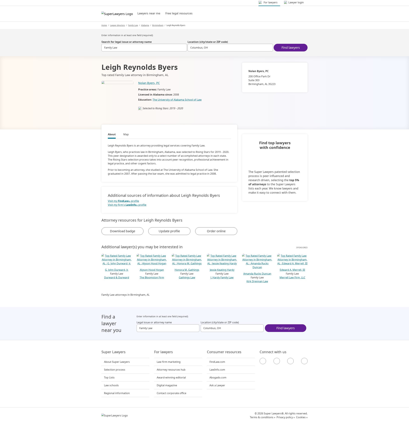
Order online (216, 231)
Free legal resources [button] (179, 13)
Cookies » (302, 417)
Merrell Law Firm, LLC (292, 277)
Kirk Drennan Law (257, 281)
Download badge (122, 231)
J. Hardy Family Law (222, 277)
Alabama (145, 25)
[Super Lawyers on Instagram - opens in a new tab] (277, 361)
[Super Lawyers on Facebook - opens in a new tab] (263, 361)
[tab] (112, 135)
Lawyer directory (117, 25)
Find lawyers (291, 47)
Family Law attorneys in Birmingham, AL (125, 294)
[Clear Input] (183, 48)
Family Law (133, 25)
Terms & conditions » (262, 417)
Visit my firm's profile (127, 205)
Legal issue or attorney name (154, 322)
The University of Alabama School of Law (177, 99)
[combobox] (144, 47)
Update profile (169, 231)
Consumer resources (224, 352)
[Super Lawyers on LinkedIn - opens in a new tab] (304, 361)
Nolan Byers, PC (149, 83)
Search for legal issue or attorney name (126, 42)
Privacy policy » (286, 417)
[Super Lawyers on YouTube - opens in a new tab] (290, 361)
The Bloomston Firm (152, 277)
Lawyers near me (148, 13)
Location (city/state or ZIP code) (208, 42)
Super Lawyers (113, 352)
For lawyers (163, 352)
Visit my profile (123, 201)
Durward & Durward (116, 277)
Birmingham (157, 25)
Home (104, 25)
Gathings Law (187, 277)
